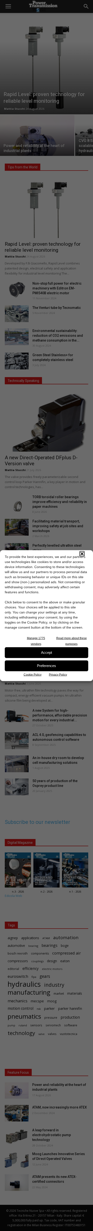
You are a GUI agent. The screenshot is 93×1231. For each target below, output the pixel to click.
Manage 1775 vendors (36, 640)
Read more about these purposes (71, 640)
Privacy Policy (58, 674)
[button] (82, 553)
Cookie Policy (32, 674)
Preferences (46, 666)
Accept (46, 652)
